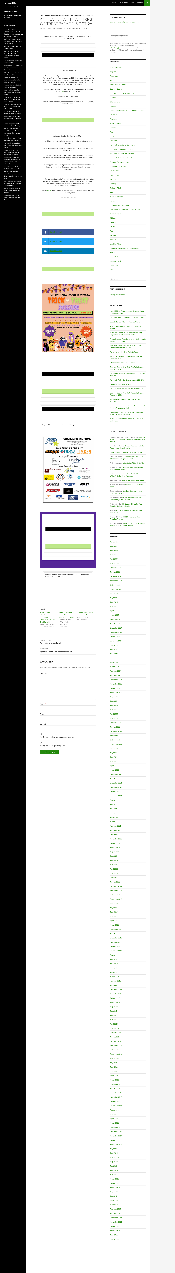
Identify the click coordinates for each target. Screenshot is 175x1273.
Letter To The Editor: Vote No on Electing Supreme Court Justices (127, 439)
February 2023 (115, 723)
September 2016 (116, 1054)
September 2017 (116, 1002)
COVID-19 (114, 115)
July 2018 (113, 959)
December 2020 (116, 834)
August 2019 (114, 903)
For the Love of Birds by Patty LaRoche (124, 352)
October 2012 (115, 1183)
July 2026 (113, 546)
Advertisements (116, 67)
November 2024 (116, 632)
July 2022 (113, 753)
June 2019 (114, 912)
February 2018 (115, 981)
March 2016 (114, 1080)
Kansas (112, 201)
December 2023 (116, 680)
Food (54, 15)
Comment (44, 673)
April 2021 (114, 817)
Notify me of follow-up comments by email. (57, 737)
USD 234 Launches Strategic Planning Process (12, 119)
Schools (113, 240)
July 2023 (113, 701)
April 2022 (114, 766)
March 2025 (114, 615)
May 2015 (113, 1114)
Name (43, 704)
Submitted (114, 257)
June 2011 (114, 1235)
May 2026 (113, 555)
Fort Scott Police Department (121, 158)
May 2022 (113, 761)
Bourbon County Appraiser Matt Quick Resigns (13, 92)
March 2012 (114, 1205)
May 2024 (113, 658)
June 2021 (114, 809)
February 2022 (115, 774)
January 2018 (115, 985)
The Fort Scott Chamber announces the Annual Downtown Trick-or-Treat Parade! (47, 617)
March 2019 (114, 925)
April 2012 (114, 1200)
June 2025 (114, 602)
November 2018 (116, 942)
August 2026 (114, 542)
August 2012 (114, 1192)
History (113, 179)
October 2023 (115, 688)
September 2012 (116, 1187)
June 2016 (114, 1067)
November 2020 (116, 839)
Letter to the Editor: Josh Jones (132, 480)
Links (132, 3)
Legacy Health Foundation (119, 205)
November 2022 (116, 735)
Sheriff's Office (115, 244)
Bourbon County (116, 89)
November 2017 (116, 994)
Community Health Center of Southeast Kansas (127, 110)
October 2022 (115, 740)
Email (43, 714)
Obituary (113, 218)
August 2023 (114, 697)
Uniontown (114, 265)
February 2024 (115, 671)
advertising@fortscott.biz (119, 48)
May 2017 (113, 1020)
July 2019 (113, 908)
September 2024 (116, 641)
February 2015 (115, 1127)
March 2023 (114, 718)
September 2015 (116, 1106)
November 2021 (116, 787)
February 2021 (115, 826)
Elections (113, 119)
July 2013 (113, 1166)
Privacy (140, 3)
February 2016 (115, 1084)
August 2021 (114, 800)
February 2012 (115, 1209)
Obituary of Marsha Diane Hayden (122, 363)
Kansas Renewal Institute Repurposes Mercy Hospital (127, 447)
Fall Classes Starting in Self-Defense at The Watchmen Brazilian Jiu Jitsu (125, 346)
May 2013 (113, 1175)
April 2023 (114, 714)
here (62, 92)
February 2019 (115, 929)
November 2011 (116, 1222)
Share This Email (56, 232)
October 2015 (115, 1101)
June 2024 (114, 654)
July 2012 (113, 1196)
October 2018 (115, 946)
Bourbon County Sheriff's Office (122, 93)
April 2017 (114, 1024)
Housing (113, 184)
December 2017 (116, 989)
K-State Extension (116, 196)
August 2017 (114, 1007)
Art (111, 80)
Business (113, 97)
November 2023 (116, 684)
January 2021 (115, 830)
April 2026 (114, 559)
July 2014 (113, 1149)
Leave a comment (81, 28)
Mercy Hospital (115, 214)
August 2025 (114, 593)
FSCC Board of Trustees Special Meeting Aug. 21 (127, 389)
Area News (114, 76)
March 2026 (114, 563)
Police (112, 227)
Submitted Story (64, 28)
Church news (115, 102)
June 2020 (114, 860)
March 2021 (114, 822)
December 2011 (116, 1218)
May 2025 (113, 606)
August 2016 (114, 1058)
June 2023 (114, 705)
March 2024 (114, 667)
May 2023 (113, 710)
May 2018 (113, 968)
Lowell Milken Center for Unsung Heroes (125, 209)
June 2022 (114, 757)
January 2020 (115, 882)
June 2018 (114, 964)
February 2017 (115, 1032)
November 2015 (116, 1097)
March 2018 (114, 977)
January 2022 (115, 779)
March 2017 (114, 1028)
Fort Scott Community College (121, 149)
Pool (111, 231)
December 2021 (116, 783)
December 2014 (116, 1131)
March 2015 (114, 1123)
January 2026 (115, 572)
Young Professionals (117, 295)
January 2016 (115, 1088)
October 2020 (115, 843)
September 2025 (116, 589)
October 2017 (115, 998)
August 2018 (114, 955)
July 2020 (113, 856)
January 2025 (115, 624)
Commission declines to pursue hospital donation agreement (13, 183)
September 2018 (116, 951)
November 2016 (116, 1045)
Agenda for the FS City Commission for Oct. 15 (57, 650)
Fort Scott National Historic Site (122, 153)
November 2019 (116, 890)
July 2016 (113, 1063)
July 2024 (113, 649)
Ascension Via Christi (118, 85)
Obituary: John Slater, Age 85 (120, 384)
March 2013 (114, 1179)
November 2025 (116, 581)
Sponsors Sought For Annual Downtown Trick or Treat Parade (66, 614)
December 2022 (116, 731)
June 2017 (114, 1015)
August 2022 (114, 748)
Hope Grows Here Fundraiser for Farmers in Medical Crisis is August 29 (126, 413)
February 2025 (115, 619)
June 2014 (114, 1153)
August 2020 (114, 852)
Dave (112, 452)
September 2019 (116, 899)
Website (43, 724)
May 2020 (113, 865)
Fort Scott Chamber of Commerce (79, 15)
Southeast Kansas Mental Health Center (124, 248)
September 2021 (116, 796)
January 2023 (115, 727)
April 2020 (114, 869)
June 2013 (114, 1170)
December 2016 (116, 1041)
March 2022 (114, 770)
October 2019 (115, 895)
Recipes (113, 235)
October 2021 (115, 791)
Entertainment (46, 15)
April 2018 (114, 972)
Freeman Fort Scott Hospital (120, 162)
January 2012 (115, 1213)
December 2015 (116, 1093)
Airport (113, 72)
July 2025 (113, 598)
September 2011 (116, 1230)
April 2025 (114, 611)
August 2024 (114, 645)
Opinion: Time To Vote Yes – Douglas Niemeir (12, 190)
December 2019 (116, 886)
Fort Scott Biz (10, 3)
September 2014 (116, 1144)
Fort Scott (61, 15)
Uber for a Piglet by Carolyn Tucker (129, 452)
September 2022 (116, 744)
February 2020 (115, 878)
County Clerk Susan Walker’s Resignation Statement (126, 475)
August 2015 (114, 1110)
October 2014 (115, 1140)
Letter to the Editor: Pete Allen (133, 463)
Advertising (123, 3)
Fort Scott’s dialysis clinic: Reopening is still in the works (13, 176)
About (114, 3)
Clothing (113, 106)
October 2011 (115, 1226)
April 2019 (114, 921)
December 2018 (116, 938)
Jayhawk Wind (115, 188)
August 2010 (114, 1239)
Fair (111, 132)
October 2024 (115, 636)
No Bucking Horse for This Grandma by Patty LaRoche (126, 498)
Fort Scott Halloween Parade (50, 641)
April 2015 (114, 1119)
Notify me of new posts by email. (53, 745)
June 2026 (114, 550)
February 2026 (115, 568)
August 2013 (114, 1162)
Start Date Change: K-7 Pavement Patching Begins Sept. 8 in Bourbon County (126, 334)
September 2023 (116, 692)
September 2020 (116, 847)
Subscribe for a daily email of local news (124, 22)
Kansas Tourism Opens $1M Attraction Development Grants (126, 458)
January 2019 (115, 933)
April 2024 (114, 662)
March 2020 (114, 873)
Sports (112, 252)
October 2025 (115, 585)
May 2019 (113, 916)
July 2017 (113, 1011)
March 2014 (114, 1157)
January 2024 (115, 675)
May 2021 (113, 813)
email (49, 191)
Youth (112, 270)
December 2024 (116, 628)
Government (114, 171)
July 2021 (113, 804)
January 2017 (115, 1037)
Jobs (111, 192)
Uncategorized (115, 261)
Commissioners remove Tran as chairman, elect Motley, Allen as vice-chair (127, 407)
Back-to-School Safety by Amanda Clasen (125, 322)
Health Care (114, 175)
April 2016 (114, 1076)
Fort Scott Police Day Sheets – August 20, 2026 (127, 317)
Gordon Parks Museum (118, 166)
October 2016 (115, 1050)
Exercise (113, 128)
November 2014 (116, 1136)
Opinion (113, 222)
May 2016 (113, 1071)
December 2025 (116, 576)
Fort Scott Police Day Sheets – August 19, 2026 (127, 380)
